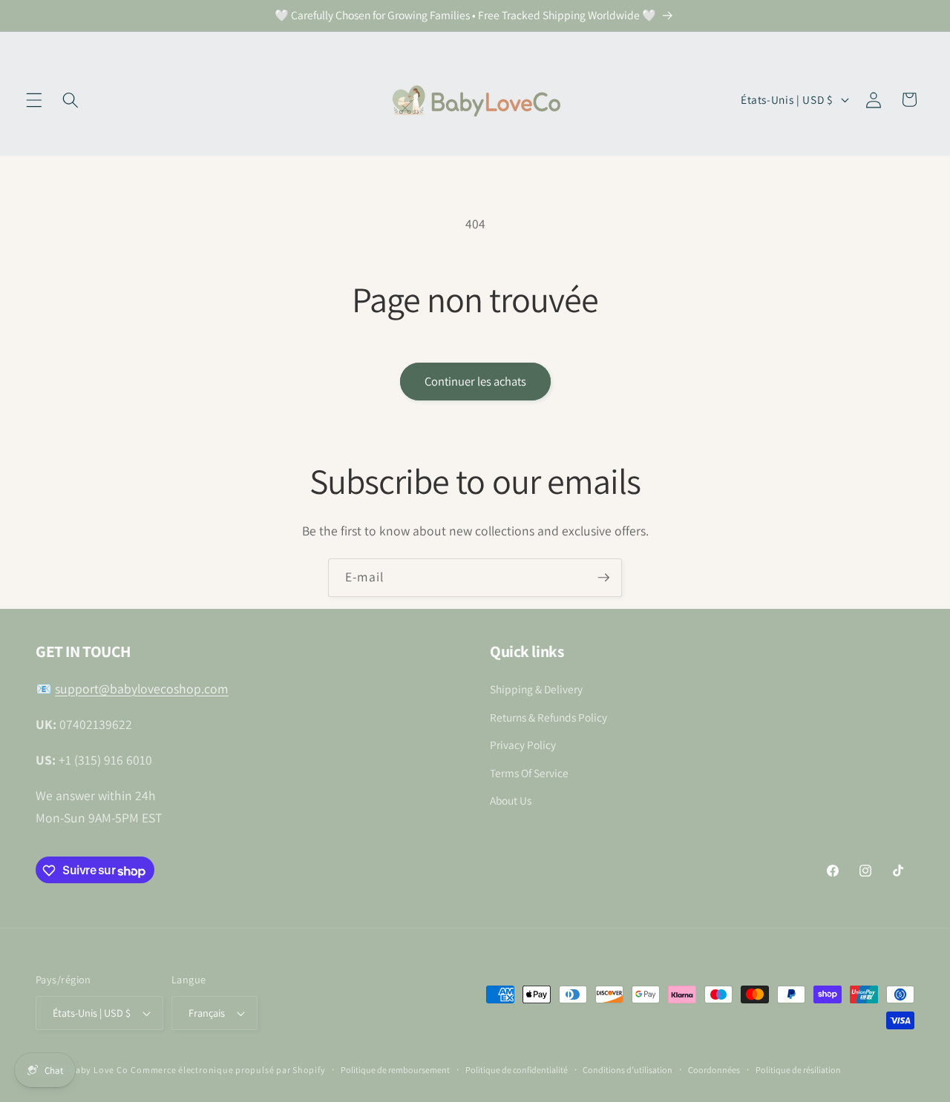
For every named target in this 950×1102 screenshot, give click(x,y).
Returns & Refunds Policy (548, 717)
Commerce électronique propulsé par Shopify (228, 1069)
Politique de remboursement (395, 1069)
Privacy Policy (523, 745)
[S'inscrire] (603, 577)
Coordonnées (714, 1069)
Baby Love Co (99, 1069)
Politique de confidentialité (516, 1069)
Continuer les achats (475, 381)
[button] (34, 99)
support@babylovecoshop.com (142, 689)
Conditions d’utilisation (627, 1069)
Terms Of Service (529, 772)
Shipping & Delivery (536, 689)
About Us (510, 800)
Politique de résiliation (798, 1069)
